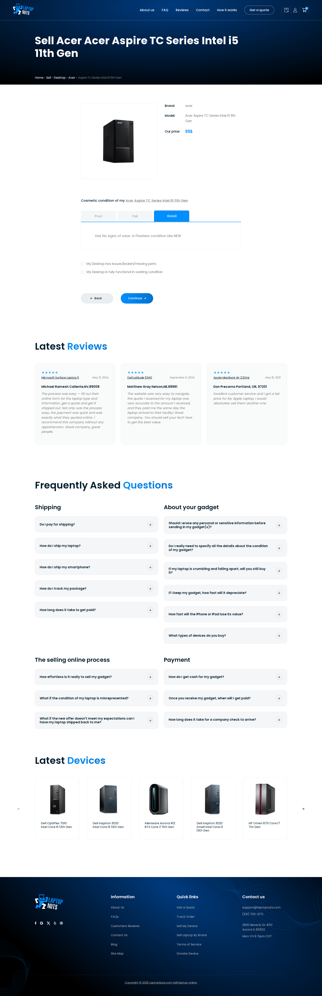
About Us (117, 907)
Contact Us (119, 935)
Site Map (117, 953)
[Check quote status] (286, 10)
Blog (114, 944)
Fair (135, 216)
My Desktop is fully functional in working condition (124, 272)
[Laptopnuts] (23, 13)
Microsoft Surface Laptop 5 (60, 377)
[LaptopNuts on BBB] (61, 923)
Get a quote (259, 10)
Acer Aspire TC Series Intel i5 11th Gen (157, 200)
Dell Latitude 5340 (139, 377)
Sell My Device (187, 926)
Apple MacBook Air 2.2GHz (231, 377)
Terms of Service (189, 944)
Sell (48, 77)
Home (39, 77)
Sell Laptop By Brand (192, 935)
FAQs (115, 917)
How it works (227, 10)
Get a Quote (186, 907)
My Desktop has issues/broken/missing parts (121, 263)
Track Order (186, 917)
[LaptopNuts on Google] (41, 923)
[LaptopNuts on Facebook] (35, 923)
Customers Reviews (125, 926)
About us (147, 10)
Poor (98, 216)
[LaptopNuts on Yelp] (55, 923)
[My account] (295, 10)
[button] (303, 808)
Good (171, 216)
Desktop (60, 77)
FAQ (165, 10)
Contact (203, 10)
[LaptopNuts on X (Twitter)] (48, 923)
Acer (71, 77)
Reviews (182, 10)
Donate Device (187, 953)
